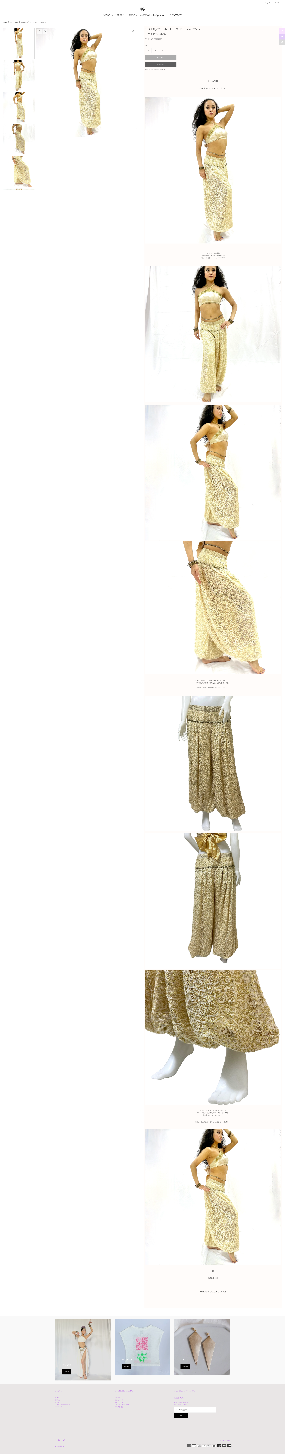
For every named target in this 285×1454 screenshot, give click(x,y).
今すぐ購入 (160, 65)
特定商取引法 (119, 1407)
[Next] (45, 31)
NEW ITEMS (14, 22)
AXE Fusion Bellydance (152, 15)
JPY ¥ (228, 1440)
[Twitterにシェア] (282, 36)
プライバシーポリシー (122, 1404)
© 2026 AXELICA (58, 1446)
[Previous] (39, 31)
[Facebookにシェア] (282, 31)
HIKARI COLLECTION (213, 1291)
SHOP (132, 15)
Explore (66, 1371)
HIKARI (119, 15)
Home (5, 22)
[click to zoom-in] (132, 31)
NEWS (107, 15)
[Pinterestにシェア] (282, 42)
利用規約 (117, 1397)
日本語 (222, 1440)
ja (269, 2)
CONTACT (176, 15)
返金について (119, 1402)
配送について (119, 1400)
